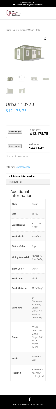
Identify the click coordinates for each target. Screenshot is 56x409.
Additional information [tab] (22, 176)
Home (8, 29)
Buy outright (15, 131)
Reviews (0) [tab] (15, 181)
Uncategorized (20, 29)
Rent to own (14, 146)
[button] (45, 39)
